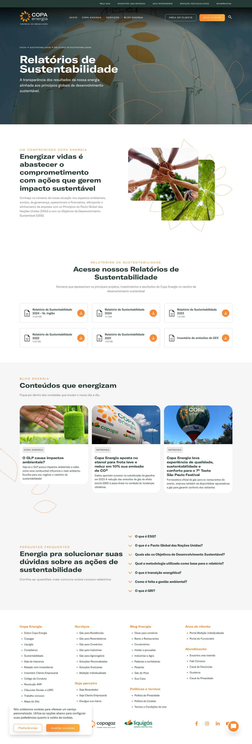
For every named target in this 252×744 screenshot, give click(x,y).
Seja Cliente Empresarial (93, 695)
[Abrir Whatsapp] (232, 727)
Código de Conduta (35, 678)
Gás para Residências (91, 633)
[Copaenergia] (33, 17)
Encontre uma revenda (131, 4)
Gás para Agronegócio (91, 655)
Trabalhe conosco (34, 695)
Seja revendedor (163, 4)
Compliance (30, 650)
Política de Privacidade (147, 695)
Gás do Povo (141, 673)
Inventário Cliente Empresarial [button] (41, 673)
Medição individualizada (194, 4)
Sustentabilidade (33, 655)
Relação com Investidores (38, 667)
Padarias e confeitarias (147, 661)
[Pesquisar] (230, 17)
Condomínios (142, 644)
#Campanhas (224, 4)
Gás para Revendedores (92, 638)
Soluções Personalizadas (93, 661)
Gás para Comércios (90, 644)
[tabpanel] (126, 64)
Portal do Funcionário (202, 638)
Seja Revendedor (88, 689)
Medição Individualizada (92, 673)
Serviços (112, 17)
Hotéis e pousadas (145, 650)
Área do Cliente (181, 17)
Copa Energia (91, 17)
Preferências (28, 728)
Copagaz (29, 638)
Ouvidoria (195, 672)
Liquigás (28, 644)
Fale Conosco (197, 661)
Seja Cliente (212, 17)
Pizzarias (139, 667)
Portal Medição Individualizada (207, 633)
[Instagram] (207, 724)
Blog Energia (133, 17)
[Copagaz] (101, 724)
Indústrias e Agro (144, 655)
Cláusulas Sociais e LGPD (38, 690)
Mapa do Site (31, 701)
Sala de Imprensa (34, 661)
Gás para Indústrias (90, 650)
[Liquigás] (138, 724)
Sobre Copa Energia (35, 633)
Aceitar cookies (63, 728)
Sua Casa (139, 678)
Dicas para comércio (146, 633)
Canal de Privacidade (201, 678)
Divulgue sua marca (90, 701)
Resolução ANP (33, 684)
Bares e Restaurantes (146, 638)
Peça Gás (105, 4)
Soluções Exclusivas (90, 667)
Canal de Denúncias (201, 666)
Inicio (73, 17)
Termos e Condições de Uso (150, 706)
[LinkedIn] (218, 724)
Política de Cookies (145, 701)
